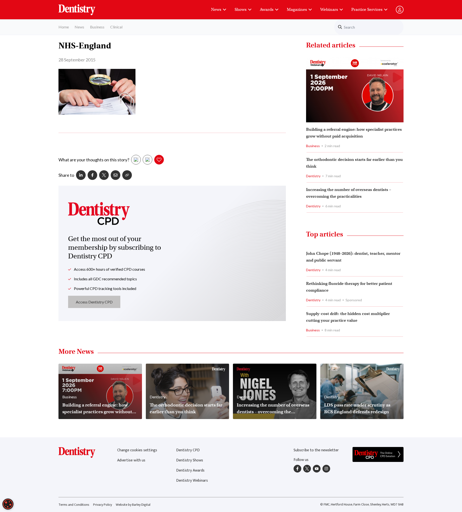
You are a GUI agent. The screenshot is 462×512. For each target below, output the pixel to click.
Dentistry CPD (188, 450)
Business (97, 27)
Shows (240, 9)
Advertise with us (131, 460)
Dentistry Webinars (192, 480)
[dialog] (7, 504)
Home (63, 27)
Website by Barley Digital (133, 504)
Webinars (329, 9)
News (216, 9)
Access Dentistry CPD (94, 302)
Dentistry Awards (190, 470)
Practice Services (366, 9)
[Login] (400, 9)
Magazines (297, 9)
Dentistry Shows (189, 460)
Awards (266, 9)
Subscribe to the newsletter (316, 450)
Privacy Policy (102, 504)
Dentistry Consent (82, 7)
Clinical (116, 27)
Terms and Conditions (73, 504)
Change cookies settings (137, 450)
